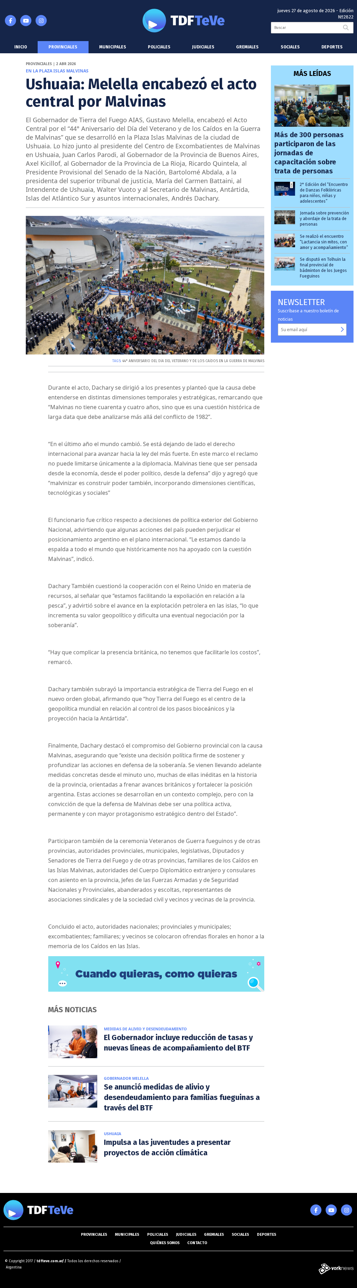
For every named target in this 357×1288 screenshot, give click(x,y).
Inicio (20, 47)
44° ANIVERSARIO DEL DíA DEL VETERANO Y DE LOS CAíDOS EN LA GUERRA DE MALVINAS (193, 361)
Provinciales (62, 47)
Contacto (197, 1243)
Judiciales (203, 47)
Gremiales (247, 47)
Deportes (332, 47)
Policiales (159, 47)
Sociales (290, 47)
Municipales (112, 47)
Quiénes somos (165, 1243)
